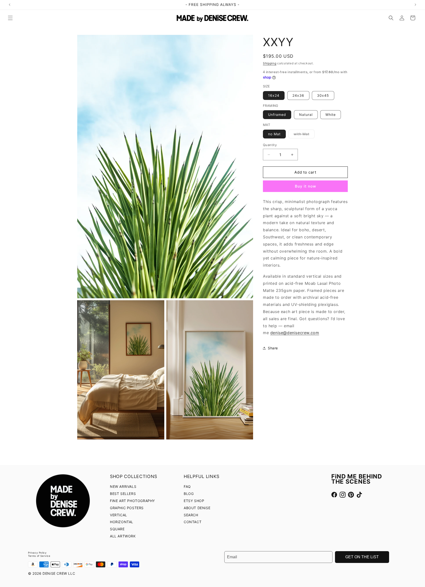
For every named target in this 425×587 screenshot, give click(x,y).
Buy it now (305, 186)
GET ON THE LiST (362, 557)
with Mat (304, 135)
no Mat (274, 134)
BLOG (189, 493)
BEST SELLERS (123, 493)
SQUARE (117, 529)
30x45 (323, 95)
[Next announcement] (415, 4)
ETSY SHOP (194, 501)
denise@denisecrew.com (294, 332)
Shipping (269, 63)
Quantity (270, 145)
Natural (306, 114)
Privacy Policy (37, 552)
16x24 (273, 95)
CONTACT (192, 522)
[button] (10, 18)
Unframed (277, 114)
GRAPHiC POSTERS (127, 508)
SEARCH (191, 515)
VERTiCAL (118, 515)
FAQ (187, 486)
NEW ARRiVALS (123, 486)
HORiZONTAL (121, 522)
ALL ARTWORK (123, 536)
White (330, 114)
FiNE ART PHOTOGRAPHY (132, 501)
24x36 (298, 95)
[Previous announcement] (9, 4)
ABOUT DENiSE (197, 508)
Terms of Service (39, 555)
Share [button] (273, 348)
